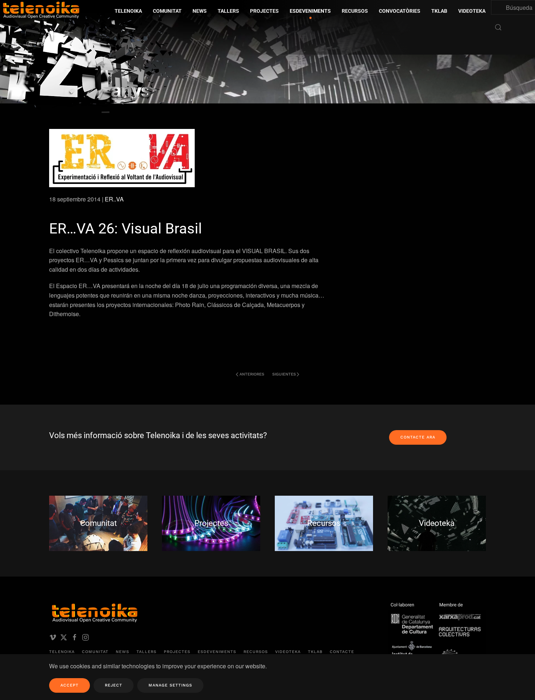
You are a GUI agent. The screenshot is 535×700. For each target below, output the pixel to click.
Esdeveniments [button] (310, 11)
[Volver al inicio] (100, 61)
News (122, 651)
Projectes (177, 651)
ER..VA (114, 199)
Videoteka (472, 11)
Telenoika (62, 651)
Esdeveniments (217, 651)
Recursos (255, 651)
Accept (69, 685)
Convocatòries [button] (399, 11)
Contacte (342, 651)
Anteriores (251, 374)
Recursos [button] (355, 11)
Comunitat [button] (167, 11)
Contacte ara (417, 437)
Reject (113, 685)
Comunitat (95, 651)
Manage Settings (170, 685)
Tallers (228, 11)
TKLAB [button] (439, 11)
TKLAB (315, 651)
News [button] (200, 11)
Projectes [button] (264, 11)
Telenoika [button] (128, 11)
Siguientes (284, 374)
